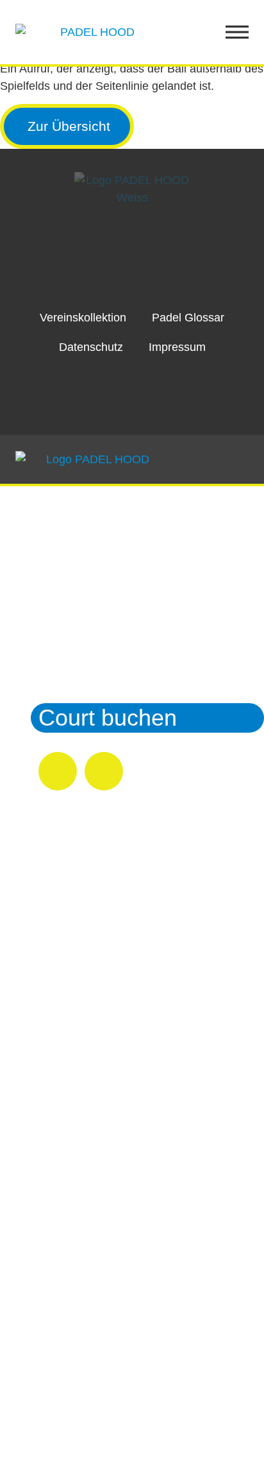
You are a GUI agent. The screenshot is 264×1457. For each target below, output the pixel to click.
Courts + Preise (118, 569)
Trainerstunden (115, 643)
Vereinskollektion (83, 317)
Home (69, 531)
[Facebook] (132, 394)
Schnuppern (100, 606)
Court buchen (107, 717)
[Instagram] (94, 394)
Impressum (177, 347)
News (67, 680)
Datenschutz (91, 347)
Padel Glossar (188, 317)
